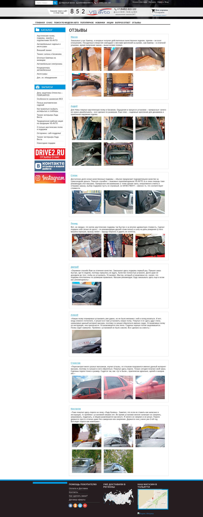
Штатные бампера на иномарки (46, 58)
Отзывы (136, 22)
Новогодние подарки (46, 143)
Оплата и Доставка (140, 2)
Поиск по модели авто (66, 22)
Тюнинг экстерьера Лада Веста (48, 138)
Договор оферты (77, 499)
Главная (40, 22)
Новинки (100, 22)
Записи (47, 87)
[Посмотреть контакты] (153, 499)
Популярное (87, 22)
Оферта (160, 2)
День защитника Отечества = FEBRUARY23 (49, 93)
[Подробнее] (118, 497)
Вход (166, 2)
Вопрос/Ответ (122, 22)
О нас (49, 22)
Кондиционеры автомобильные (44, 68)
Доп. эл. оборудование (47, 77)
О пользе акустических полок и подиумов (49, 128)
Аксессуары (42, 73)
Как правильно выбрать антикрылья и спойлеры (47, 109)
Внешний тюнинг (44, 50)
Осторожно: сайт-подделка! (49, 133)
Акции (110, 22)
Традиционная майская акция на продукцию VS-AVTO (50, 122)
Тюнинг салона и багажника (49, 53)
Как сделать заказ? (78, 495)
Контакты (152, 2)
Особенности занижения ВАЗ (50, 98)
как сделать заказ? (159, 15)
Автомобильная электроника (49, 63)
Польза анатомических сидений (47, 103)
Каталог (47, 30)
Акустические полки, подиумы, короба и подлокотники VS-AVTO (47, 38)
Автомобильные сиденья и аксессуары (49, 45)
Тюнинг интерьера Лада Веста (47, 116)
